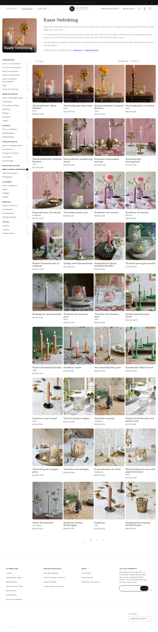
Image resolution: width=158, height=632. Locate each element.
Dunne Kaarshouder (42, 522)
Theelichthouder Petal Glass (78, 105)
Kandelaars (7, 177)
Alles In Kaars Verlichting (13, 169)
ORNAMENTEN (8, 60)
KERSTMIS (6, 202)
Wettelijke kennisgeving (135, 627)
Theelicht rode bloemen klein (106, 315)
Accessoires (7, 149)
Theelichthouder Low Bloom (140, 105)
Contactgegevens (119, 627)
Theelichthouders (10, 173)
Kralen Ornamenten (11, 75)
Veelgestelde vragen (14, 577)
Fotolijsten (7, 157)
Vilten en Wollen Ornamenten (9, 80)
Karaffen (6, 193)
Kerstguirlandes (9, 217)
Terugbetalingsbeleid (72, 627)
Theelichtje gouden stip (76, 212)
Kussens (6, 226)
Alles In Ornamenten (11, 64)
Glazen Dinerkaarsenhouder (47, 367)
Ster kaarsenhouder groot (107, 367)
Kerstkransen (8, 213)
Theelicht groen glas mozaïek (141, 263)
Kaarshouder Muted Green (139, 367)
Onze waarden (87, 577)
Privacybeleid (11, 595)
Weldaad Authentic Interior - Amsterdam (23, 627)
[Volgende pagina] (103, 540)
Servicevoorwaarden (14, 599)
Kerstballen (7, 209)
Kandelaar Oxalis (72, 367)
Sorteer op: (123, 61)
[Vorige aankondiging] (6, 2)
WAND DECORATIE (10, 94)
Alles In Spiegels (9, 129)
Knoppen (6, 117)
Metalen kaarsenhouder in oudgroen (45, 264)
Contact (9, 573)
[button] (12, 8)
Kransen (6, 113)
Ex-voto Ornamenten (11, 67)
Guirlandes (7, 102)
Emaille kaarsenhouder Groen (138, 315)
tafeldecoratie (91, 50)
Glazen (5, 197)
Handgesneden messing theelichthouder (138, 523)
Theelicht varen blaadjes (76, 469)
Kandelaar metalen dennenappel (73, 523)
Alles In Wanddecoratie (12, 98)
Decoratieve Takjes (10, 105)
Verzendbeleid (11, 582)
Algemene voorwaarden (90, 627)
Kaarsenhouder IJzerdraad (46, 212)
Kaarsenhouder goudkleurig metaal (78, 160)
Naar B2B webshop (51, 573)
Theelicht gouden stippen (77, 418)
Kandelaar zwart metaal (44, 418)
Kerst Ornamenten (10, 89)
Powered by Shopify (43, 627)
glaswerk (77, 50)
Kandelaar (99, 522)
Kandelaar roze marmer (106, 212)
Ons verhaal (86, 573)
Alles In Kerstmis (9, 206)
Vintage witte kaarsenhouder (78, 263)
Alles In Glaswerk (9, 186)
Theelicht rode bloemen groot (76, 315)
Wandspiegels (8, 133)
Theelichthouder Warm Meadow (44, 106)
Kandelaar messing (104, 418)
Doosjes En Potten (10, 153)
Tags (4, 85)
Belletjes (6, 109)
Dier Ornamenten (10, 71)
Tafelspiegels (8, 137)
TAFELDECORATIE (9, 142)
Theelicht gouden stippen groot (45, 470)
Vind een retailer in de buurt (54, 577)
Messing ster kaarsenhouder (47, 314)
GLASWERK (7, 182)
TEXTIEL (5, 222)
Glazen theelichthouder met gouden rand (140, 419)
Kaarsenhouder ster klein (107, 469)
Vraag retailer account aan (54, 586)
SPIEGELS (6, 125)
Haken (5, 121)
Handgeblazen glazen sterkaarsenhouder (105, 264)
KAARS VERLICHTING (11, 165)
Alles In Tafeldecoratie (12, 146)
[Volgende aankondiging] (151, 2)
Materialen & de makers (91, 582)
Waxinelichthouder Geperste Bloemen (109, 106)
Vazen (5, 189)
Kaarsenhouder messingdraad (134, 160)
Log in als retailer (50, 582)
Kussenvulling (8, 233)
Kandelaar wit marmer (137, 212)
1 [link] (84, 540)
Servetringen (8, 161)
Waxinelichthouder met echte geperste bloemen (141, 470)
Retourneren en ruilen (14, 586)
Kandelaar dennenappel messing (106, 160)
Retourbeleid (11, 591)
